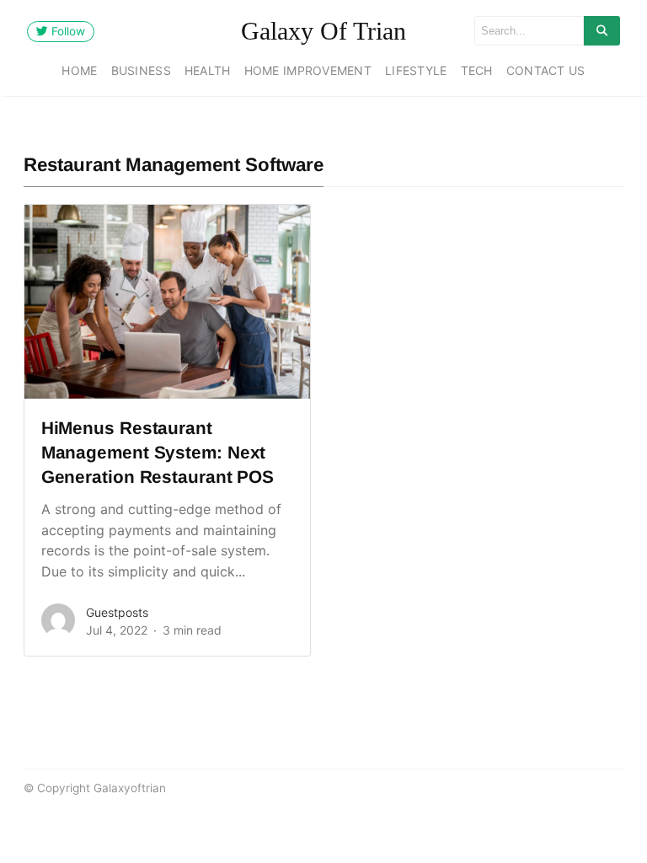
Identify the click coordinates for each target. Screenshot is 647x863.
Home (79, 70)
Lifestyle (416, 70)
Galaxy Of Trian (323, 31)
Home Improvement (308, 70)
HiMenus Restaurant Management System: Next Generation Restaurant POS (157, 452)
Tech (477, 70)
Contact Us (546, 70)
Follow (66, 31)
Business (141, 70)
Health (207, 70)
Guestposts (117, 612)
